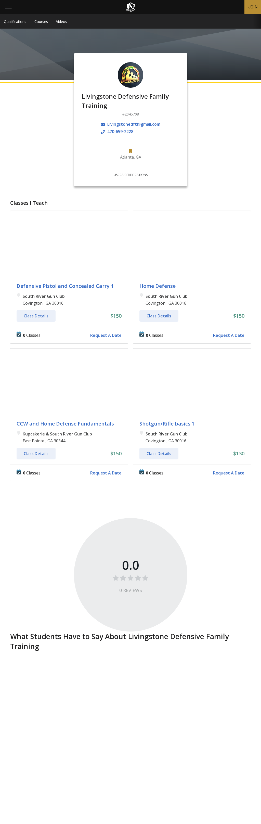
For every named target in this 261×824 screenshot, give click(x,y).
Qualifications (15, 21)
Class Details (36, 316)
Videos (61, 21)
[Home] (130, 7)
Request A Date (106, 335)
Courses (41, 21)
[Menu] (8, 7)
